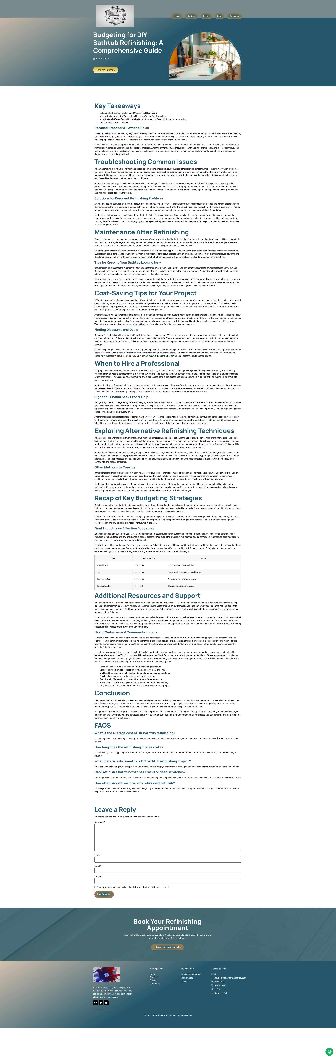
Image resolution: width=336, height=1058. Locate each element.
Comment (99, 822)
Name (97, 856)
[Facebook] (95, 1002)
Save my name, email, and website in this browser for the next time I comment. (133, 887)
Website (98, 877)
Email (97, 866)
